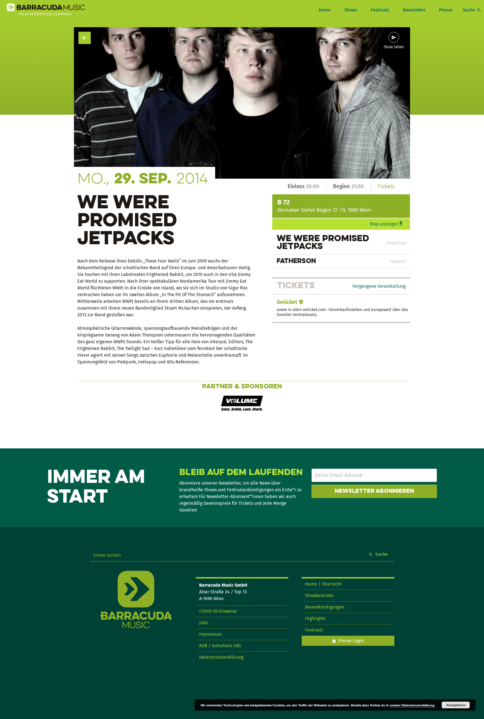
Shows (350, 10)
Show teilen (394, 47)
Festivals (380, 10)
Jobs (203, 622)
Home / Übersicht (323, 584)
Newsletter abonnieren (374, 491)
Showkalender (319, 595)
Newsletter (414, 10)
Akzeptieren (456, 705)
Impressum (210, 634)
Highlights (315, 618)
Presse (446, 10)
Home (325, 10)
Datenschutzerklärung (221, 657)
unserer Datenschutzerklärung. (412, 705)
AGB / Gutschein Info (220, 645)
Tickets (386, 186)
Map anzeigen (384, 224)
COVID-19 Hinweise (218, 611)
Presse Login (351, 640)
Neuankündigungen (324, 607)
